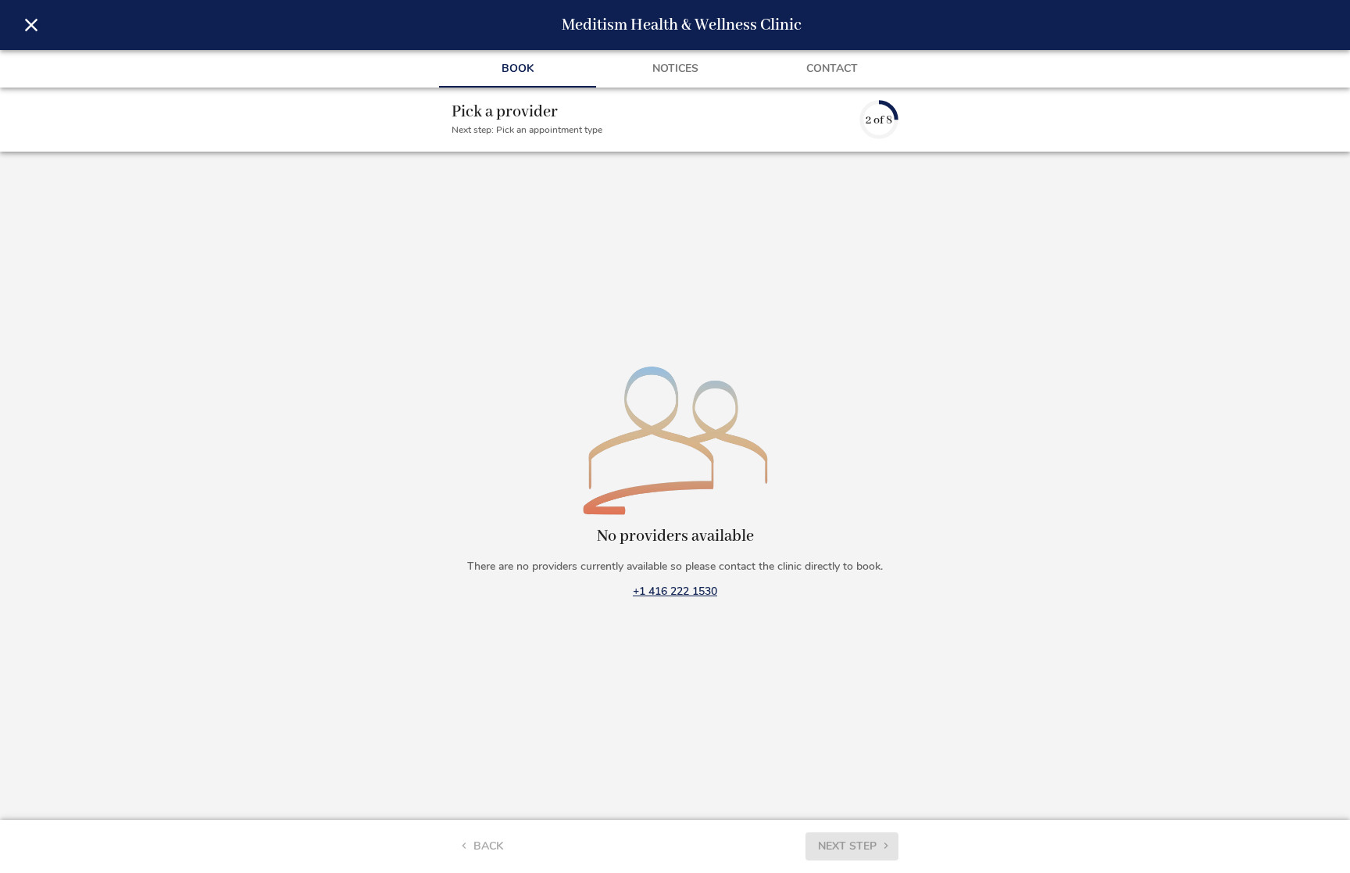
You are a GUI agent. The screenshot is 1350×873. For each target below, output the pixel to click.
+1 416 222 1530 (675, 591)
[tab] (517, 69)
